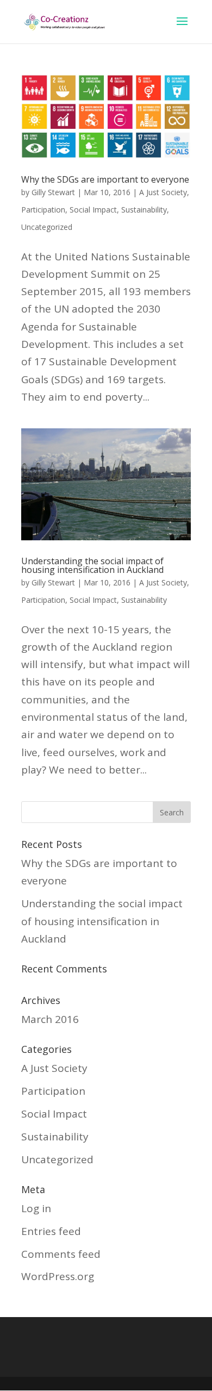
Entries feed (51, 1231)
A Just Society (163, 192)
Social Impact (93, 209)
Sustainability (144, 209)
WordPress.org (57, 1276)
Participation (43, 209)
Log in (36, 1208)
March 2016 (50, 1019)
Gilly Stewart (53, 192)
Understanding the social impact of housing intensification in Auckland (92, 565)
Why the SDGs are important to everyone (105, 179)
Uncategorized (46, 227)
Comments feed (61, 1254)
